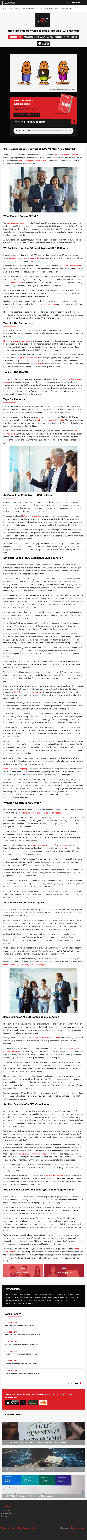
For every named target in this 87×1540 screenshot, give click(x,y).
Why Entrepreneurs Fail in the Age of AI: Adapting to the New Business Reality (35, 1442)
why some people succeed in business (34, 160)
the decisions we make (71, 265)
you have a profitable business (47, 1037)
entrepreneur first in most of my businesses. (51, 845)
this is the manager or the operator (27, 692)
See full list (73, 1383)
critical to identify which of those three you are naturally (40, 813)
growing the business (28, 357)
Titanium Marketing (78, 1528)
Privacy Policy (6, 1510)
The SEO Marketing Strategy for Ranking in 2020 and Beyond (28, 1496)
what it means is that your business (32, 1154)
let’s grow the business (31, 516)
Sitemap (4, 1516)
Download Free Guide (26, 114)
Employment (6, 1513)
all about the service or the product (50, 420)
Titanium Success (7, 1528)
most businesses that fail (13, 282)
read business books (15, 223)
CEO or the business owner (45, 304)
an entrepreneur (37, 363)
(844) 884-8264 (73, 2)
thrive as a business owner (54, 1175)
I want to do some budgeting (15, 768)
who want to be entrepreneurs (65, 154)
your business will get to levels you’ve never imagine (24, 964)
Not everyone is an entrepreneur (16, 341)
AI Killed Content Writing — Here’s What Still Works (24, 1469)
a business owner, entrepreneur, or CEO (25, 258)
